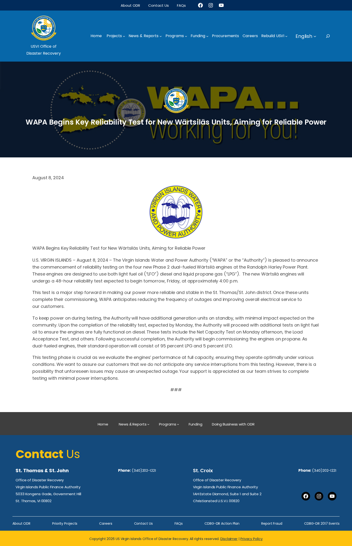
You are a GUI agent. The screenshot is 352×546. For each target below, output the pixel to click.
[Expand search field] (332, 36)
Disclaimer (229, 538)
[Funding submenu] (207, 36)
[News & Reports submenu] (160, 36)
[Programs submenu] (186, 36)
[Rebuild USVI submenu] (286, 36)
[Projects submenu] (124, 36)
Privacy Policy (251, 538)
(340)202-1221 (144, 470)
